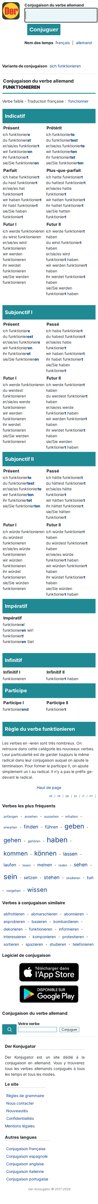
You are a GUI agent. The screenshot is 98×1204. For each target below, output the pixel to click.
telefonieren (83, 944)
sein (10, 876)
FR (58, 796)
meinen (44, 864)
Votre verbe (28, 1023)
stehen (52, 877)
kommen (16, 853)
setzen (30, 877)
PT (91, 796)
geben (74, 826)
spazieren (34, 944)
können (45, 853)
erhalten (71, 816)
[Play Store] (49, 1002)
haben (57, 840)
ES (75, 796)
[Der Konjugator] (12, 16)
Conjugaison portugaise (27, 1179)
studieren (73, 878)
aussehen (51, 816)
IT (83, 796)
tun (90, 877)
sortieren (11, 944)
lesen (27, 865)
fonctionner (78, 101)
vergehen (13, 891)
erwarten (10, 827)
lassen (70, 854)
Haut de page (49, 787)
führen (51, 827)
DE (50, 796)
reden (63, 865)
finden (31, 827)
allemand (84, 42)
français (63, 42)
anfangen (11, 816)
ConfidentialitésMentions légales (20, 1122)
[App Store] (49, 980)
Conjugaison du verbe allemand (54, 5)
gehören (34, 841)
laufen (10, 864)
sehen (81, 864)
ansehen (31, 816)
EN (67, 796)
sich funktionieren (65, 66)
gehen (12, 840)
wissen (37, 889)
